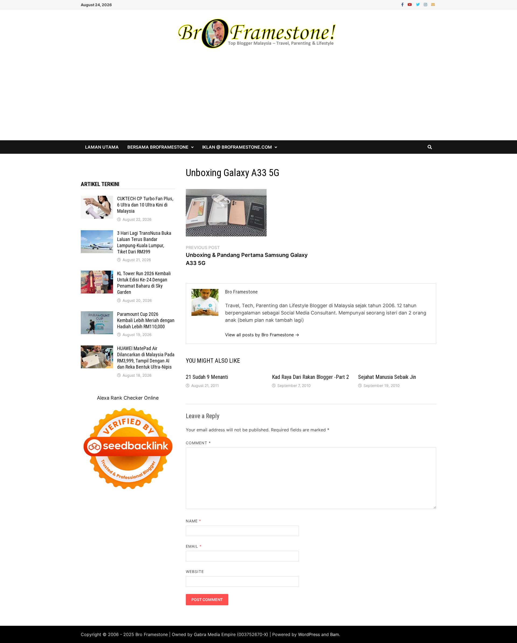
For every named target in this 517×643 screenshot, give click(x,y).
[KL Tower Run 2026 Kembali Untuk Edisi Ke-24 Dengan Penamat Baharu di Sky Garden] (97, 274)
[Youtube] (410, 4)
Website (195, 571)
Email (194, 546)
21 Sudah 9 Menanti (207, 377)
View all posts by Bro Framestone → (262, 334)
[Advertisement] (258, 100)
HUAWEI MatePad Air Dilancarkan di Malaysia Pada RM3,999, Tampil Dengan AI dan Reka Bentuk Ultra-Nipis (145, 357)
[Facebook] (403, 4)
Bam (334, 634)
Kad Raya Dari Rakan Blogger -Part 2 (310, 377)
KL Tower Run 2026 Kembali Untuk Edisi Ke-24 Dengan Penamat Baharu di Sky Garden (144, 283)
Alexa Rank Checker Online (128, 398)
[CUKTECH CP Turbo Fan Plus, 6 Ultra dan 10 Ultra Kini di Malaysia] (97, 199)
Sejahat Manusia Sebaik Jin (387, 377)
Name (193, 521)
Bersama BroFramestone (157, 147)
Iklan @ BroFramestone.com (237, 147)
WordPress (309, 634)
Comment (198, 443)
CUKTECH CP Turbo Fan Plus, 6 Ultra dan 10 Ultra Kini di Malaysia (145, 205)
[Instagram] (426, 4)
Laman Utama (102, 147)
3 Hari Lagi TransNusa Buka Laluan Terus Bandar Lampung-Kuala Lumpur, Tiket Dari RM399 (144, 242)
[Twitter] (418, 4)
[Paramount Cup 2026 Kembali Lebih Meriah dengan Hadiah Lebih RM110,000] (97, 315)
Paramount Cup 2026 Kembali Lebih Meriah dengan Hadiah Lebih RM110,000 (145, 320)
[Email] (433, 4)
